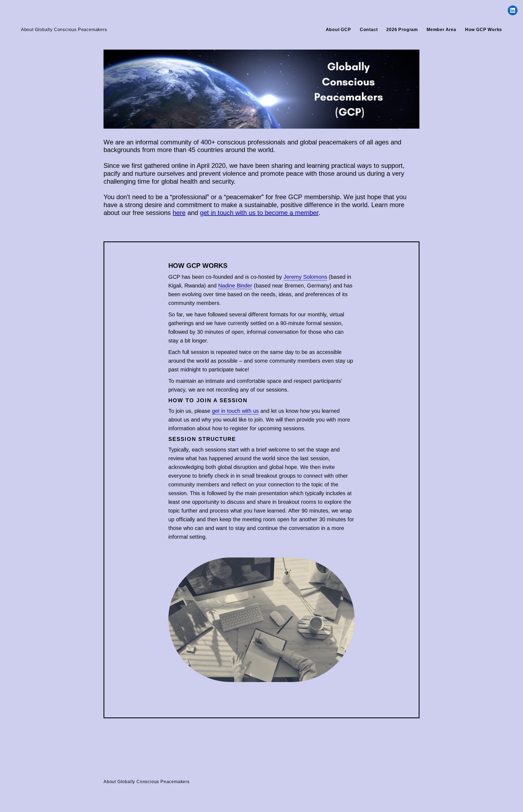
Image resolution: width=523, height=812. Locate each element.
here (179, 212)
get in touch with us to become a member (259, 212)
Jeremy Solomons (305, 277)
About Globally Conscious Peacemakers (64, 29)
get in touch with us (235, 411)
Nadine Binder (235, 286)
